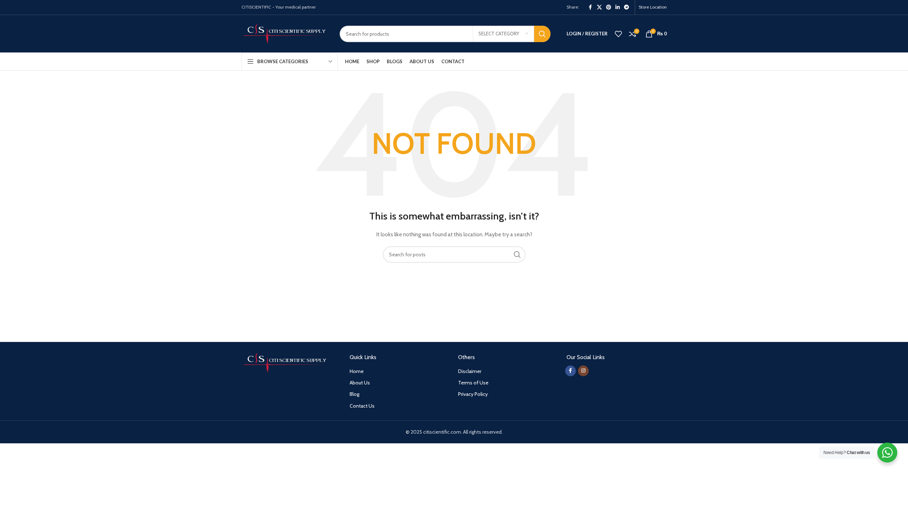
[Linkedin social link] (617, 7)
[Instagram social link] (583, 371)
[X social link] (599, 7)
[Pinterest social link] (608, 7)
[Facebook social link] (590, 7)
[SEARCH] (542, 34)
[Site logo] (285, 33)
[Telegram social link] (626, 7)
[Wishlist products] (618, 34)
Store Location (653, 7)
